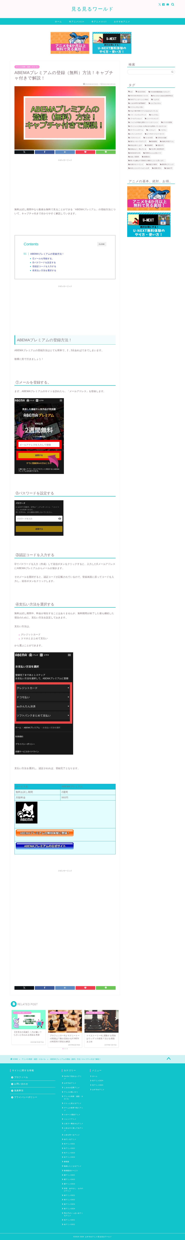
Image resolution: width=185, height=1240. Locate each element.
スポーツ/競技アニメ (72, 1114)
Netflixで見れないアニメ (73, 1077)
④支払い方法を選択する (44, 270)
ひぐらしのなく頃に (136, 107)
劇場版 (66, 1161)
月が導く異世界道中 (157, 149)
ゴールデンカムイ (136, 118)
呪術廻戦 (154, 141)
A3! (131, 92)
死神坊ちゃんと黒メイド (153, 153)
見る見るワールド (92, 9)
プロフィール (21, 1077)
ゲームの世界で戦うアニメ (73, 1109)
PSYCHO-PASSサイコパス (139, 95)
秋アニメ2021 (69, 1220)
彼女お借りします (136, 145)
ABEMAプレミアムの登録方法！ (47, 254)
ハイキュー (152, 130)
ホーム (58, 21)
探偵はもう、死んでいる (138, 149)
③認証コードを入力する (44, 266)
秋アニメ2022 (69, 1224)
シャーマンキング (152, 118)
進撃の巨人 (157, 168)
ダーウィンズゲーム (136, 130)
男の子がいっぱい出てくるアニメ (73, 1214)
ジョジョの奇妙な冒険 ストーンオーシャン (144, 122)
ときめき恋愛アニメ (72, 1087)
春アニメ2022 (69, 1200)
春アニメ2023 (69, 1204)
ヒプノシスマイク (136, 134)
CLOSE (102, 244)
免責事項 (18, 1090)
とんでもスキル (156, 103)
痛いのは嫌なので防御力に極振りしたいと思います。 (147, 160)
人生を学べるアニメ (72, 1135)
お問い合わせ (21, 1084)
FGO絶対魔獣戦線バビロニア (160, 92)
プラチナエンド (135, 137)
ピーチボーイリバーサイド (155, 134)
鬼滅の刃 (169, 168)
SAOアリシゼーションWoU (139, 99)
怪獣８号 (160, 145)
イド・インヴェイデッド (138, 115)
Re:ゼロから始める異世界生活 (163, 95)
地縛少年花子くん (168, 141)
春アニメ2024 (69, 1208)
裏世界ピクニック (168, 164)
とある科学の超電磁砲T (138, 103)
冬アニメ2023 (99, 21)
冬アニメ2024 (76, 21)
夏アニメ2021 (69, 1175)
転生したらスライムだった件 (139, 168)
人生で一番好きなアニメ (73, 1123)
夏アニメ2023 (69, 1184)
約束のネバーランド (136, 164)
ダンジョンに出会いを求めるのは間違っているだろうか (148, 126)
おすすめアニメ (122, 21)
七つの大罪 (149, 137)
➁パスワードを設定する (44, 262)
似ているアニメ (70, 1139)
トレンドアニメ (70, 1119)
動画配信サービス (71, 1170)
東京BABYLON (135, 153)
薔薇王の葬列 (152, 164)
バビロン (163, 130)
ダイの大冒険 (167, 122)
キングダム (154, 115)
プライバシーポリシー (25, 1097)
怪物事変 (150, 145)
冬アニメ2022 (69, 1148)
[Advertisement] (65, 183)
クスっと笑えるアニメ (72, 1103)
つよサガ (156, 99)
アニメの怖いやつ (71, 1092)
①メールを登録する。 (43, 259)
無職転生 (147, 157)
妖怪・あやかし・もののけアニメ (73, 1189)
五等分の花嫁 (162, 137)
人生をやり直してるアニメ (73, 1129)
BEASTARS (141, 92)
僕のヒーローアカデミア (138, 141)
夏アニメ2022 (69, 1179)
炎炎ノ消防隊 (134, 157)
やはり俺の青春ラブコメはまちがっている (144, 111)
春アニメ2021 (69, 1195)
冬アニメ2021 (69, 1144)
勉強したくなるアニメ (72, 1166)
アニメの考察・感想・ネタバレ (27, 67)
